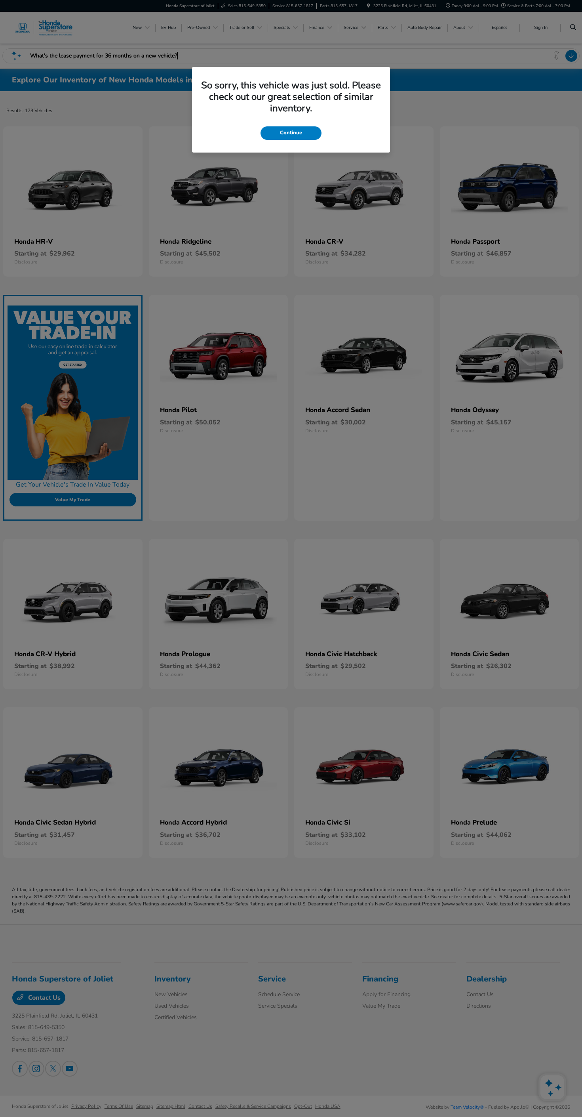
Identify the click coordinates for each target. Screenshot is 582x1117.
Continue (291, 132)
